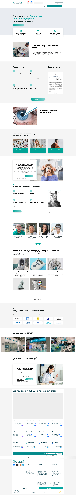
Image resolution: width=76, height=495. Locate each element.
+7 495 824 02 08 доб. (16, 447)
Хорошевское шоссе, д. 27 (43, 423)
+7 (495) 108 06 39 (59, 2)
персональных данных (23, 178)
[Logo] (17, 2)
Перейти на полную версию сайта (36, 457)
